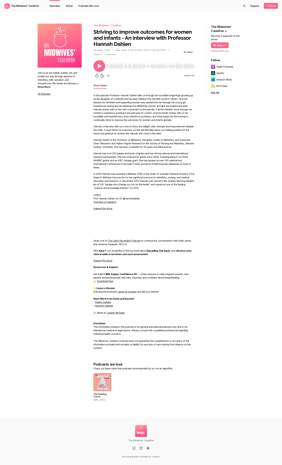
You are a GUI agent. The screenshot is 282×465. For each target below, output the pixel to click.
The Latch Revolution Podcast (124, 240)
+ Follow (271, 5)
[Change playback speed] (108, 76)
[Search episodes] (244, 6)
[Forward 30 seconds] (102, 76)
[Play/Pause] (99, 66)
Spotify (220, 73)
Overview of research (104, 202)
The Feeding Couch (99, 395)
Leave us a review (127, 291)
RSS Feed (221, 86)
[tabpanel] (143, 223)
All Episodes (44, 93)
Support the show (102, 208)
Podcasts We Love (88, 5)
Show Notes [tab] (100, 85)
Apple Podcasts (224, 66)
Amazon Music (224, 79)
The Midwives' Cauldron (25, 5)
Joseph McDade (116, 312)
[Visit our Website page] (141, 448)
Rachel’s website (104, 305)
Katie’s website (103, 302)
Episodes (55, 5)
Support (221, 45)
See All (215, 92)
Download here (105, 281)
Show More (44, 86)
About (69, 5)
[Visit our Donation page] (148, 448)
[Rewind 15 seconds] (97, 76)
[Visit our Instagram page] (133, 448)
